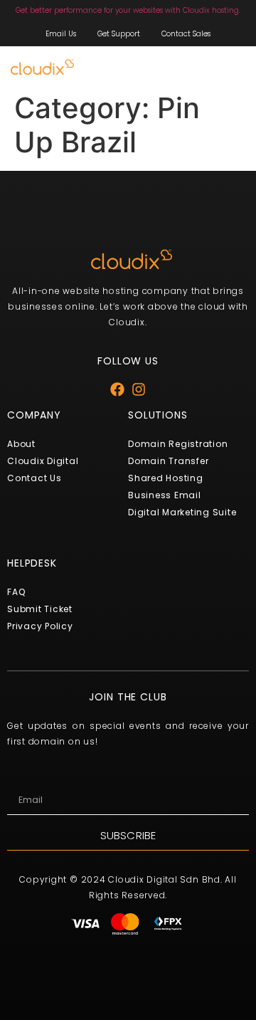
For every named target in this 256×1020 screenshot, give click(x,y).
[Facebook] (117, 389)
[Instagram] (139, 389)
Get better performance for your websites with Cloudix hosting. (128, 10)
